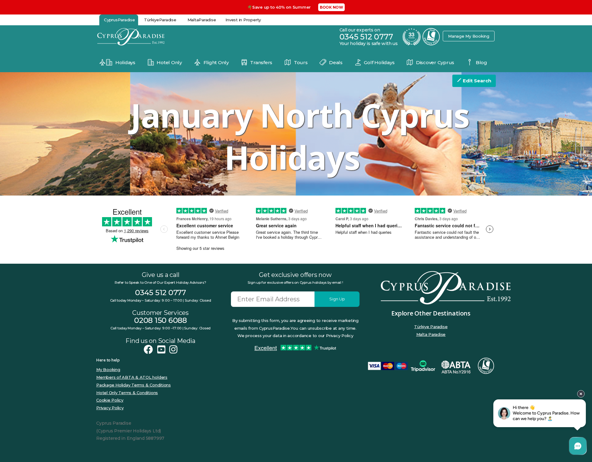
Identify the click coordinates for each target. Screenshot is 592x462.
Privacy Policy (110, 407)
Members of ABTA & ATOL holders (131, 377)
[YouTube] (161, 349)
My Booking (108, 369)
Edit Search (476, 81)
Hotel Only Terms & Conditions (127, 392)
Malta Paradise (431, 334)
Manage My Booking (468, 36)
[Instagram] (173, 349)
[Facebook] (148, 349)
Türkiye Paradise (430, 326)
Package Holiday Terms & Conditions (133, 384)
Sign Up (337, 298)
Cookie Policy (109, 400)
